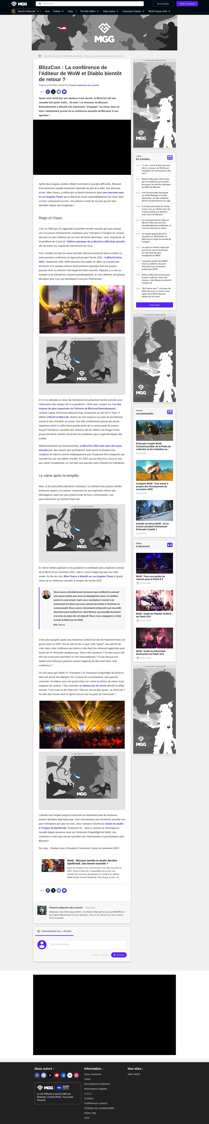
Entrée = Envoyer (100, 955)
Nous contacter (92, 1074)
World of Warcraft (58, 417)
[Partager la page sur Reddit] (58, 91)
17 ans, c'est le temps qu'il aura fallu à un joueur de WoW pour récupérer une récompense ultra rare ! (156, 169)
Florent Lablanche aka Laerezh (84, 85)
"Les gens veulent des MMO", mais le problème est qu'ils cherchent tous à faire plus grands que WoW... (155, 265)
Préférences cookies (95, 1103)
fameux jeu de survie (94, 685)
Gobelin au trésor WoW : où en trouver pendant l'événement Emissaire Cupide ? (152, 526)
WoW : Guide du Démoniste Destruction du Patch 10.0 (151, 652)
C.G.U (87, 1093)
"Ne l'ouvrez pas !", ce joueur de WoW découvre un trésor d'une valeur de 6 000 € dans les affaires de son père (156, 292)
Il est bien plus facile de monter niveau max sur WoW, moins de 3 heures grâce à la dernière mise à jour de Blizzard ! (156, 210)
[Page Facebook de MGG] (37, 1075)
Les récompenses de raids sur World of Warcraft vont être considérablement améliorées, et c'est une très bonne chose (156, 224)
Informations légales (95, 1088)
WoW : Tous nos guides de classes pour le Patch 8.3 (150, 577)
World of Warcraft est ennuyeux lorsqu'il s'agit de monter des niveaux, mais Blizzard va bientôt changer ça (156, 279)
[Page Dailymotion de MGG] (63, 1075)
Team (87, 1079)
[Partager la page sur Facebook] (48, 91)
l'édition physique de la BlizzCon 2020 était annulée (96, 241)
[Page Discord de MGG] (43, 1075)
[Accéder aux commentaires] (64, 91)
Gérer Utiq (90, 1113)
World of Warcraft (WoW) (72, 56)
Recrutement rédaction (97, 1084)
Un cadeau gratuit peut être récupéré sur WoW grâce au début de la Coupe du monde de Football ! (156, 238)
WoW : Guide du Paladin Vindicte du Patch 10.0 (153, 615)
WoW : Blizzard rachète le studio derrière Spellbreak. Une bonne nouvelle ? (92, 862)
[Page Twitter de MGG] (50, 1075)
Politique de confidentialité (99, 1108)
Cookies (88, 1098)
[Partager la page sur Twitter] (53, 91)
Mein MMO (134, 1074)
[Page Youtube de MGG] (56, 1075)
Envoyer (120, 955)
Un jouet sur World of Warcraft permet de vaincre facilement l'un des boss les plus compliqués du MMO (155, 251)
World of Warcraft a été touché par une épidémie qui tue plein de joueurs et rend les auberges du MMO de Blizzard (156, 183)
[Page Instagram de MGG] (76, 1075)
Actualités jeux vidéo (52, 56)
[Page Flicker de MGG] (69, 1075)
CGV (87, 1117)
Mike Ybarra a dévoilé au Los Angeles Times (88, 576)
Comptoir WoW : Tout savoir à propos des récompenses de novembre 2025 (152, 486)
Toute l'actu (154, 305)
